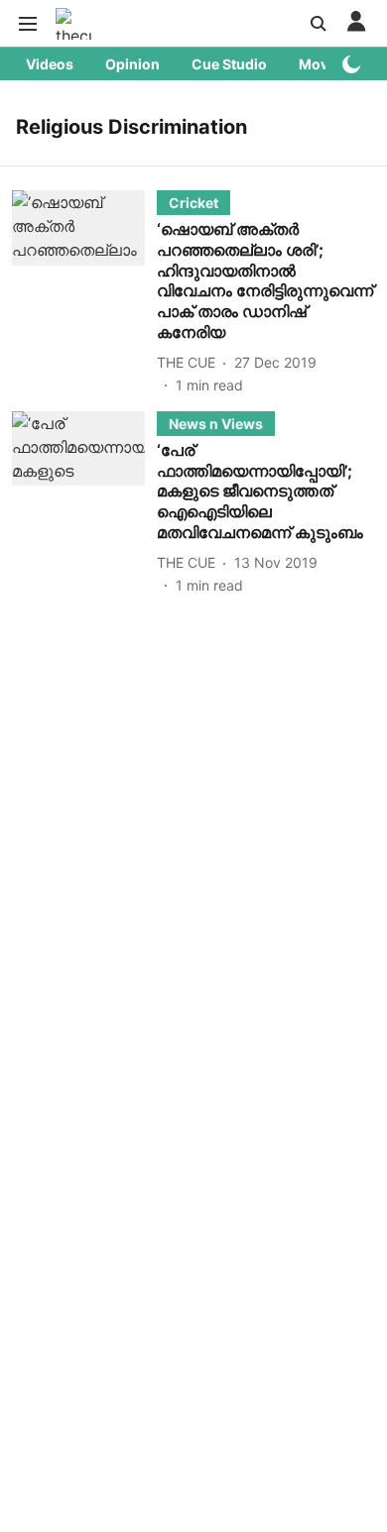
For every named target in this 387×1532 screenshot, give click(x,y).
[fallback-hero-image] (84, 292)
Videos (49, 63)
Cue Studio (229, 63)
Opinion (132, 63)
